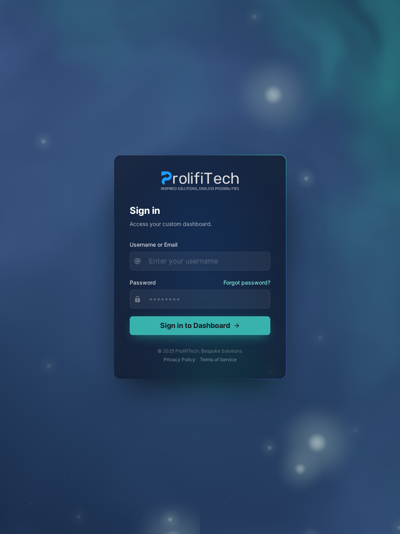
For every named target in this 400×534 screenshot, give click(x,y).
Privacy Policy (179, 359)
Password (143, 282)
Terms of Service (218, 359)
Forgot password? (246, 282)
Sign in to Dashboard (195, 325)
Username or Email (153, 244)
